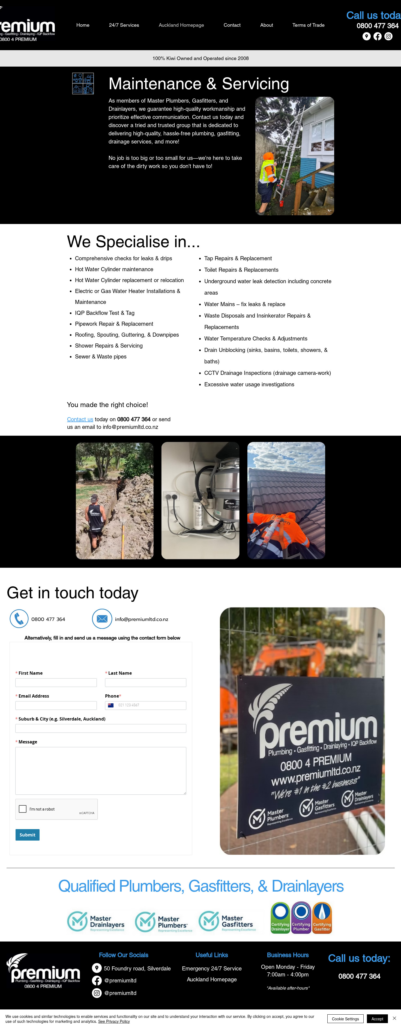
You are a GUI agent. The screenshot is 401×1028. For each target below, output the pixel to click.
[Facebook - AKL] (377, 36)
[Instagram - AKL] (388, 36)
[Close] (394, 1019)
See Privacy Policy (114, 1021)
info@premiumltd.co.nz (130, 427)
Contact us (80, 419)
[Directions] (367, 36)
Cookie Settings (345, 1018)
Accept (377, 1018)
